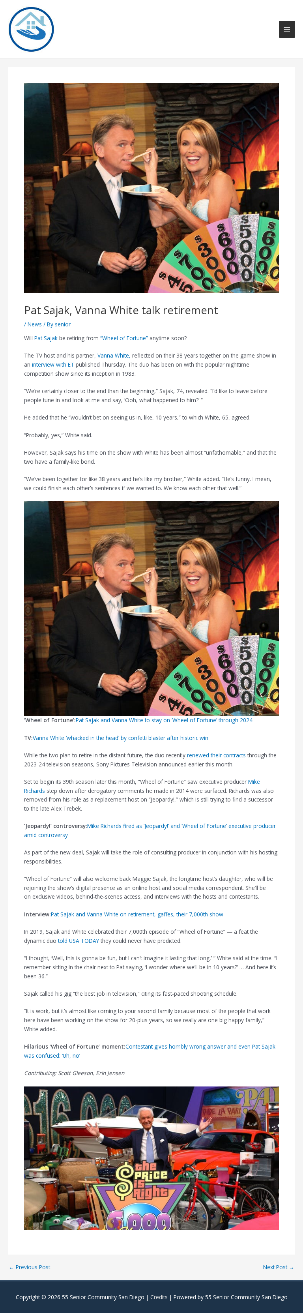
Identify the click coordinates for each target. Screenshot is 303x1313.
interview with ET (53, 364)
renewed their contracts (216, 755)
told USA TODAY (77, 940)
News (35, 324)
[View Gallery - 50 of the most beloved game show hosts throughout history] (151, 1157)
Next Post (278, 1267)
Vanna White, (114, 355)
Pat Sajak (46, 338)
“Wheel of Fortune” (125, 338)
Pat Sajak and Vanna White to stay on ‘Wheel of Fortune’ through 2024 (164, 720)
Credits (159, 1297)
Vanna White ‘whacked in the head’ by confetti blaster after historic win (120, 738)
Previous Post (29, 1267)
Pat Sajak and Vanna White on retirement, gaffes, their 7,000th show (137, 914)
